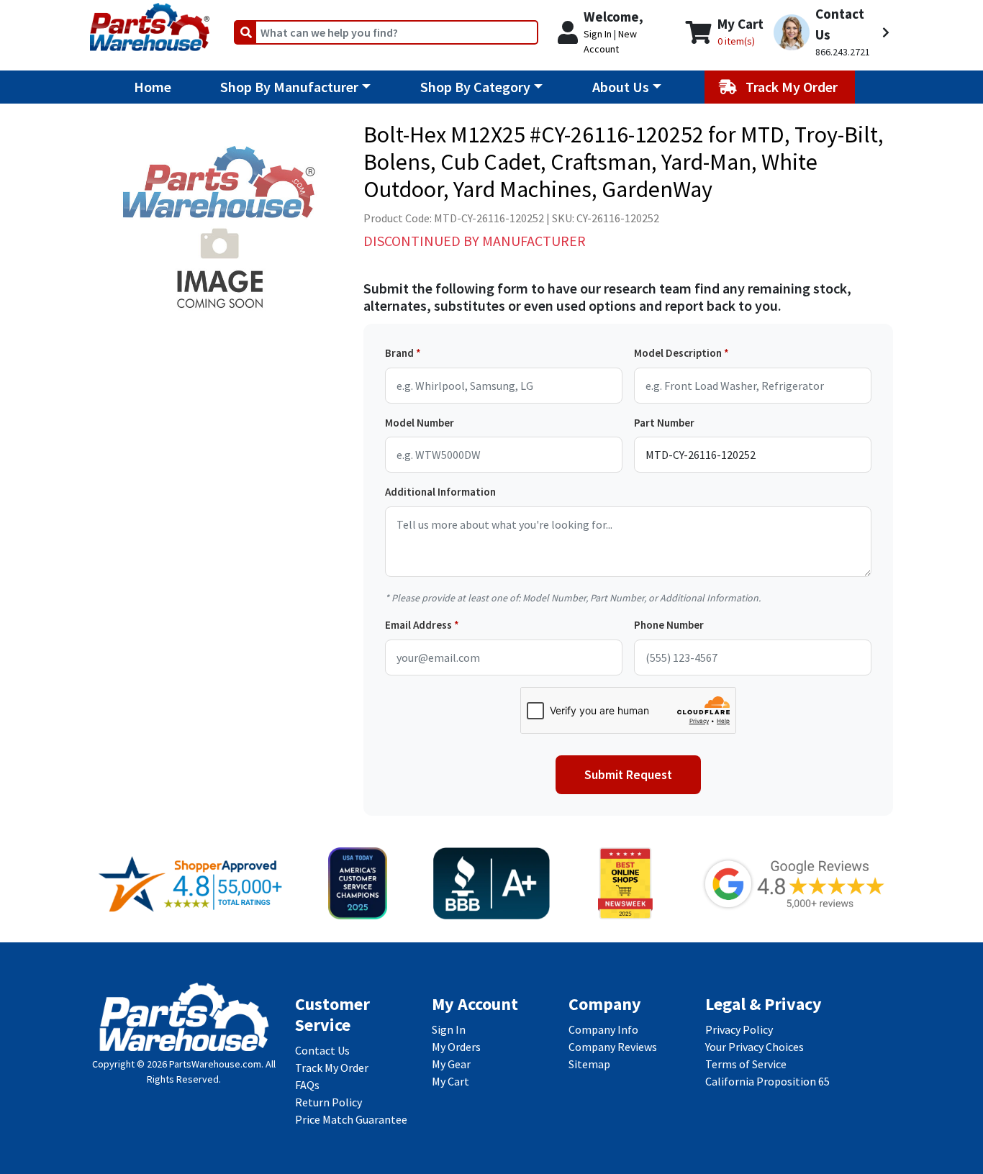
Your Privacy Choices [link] (754, 1046)
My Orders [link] (456, 1046)
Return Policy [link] (328, 1102)
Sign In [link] (449, 1029)
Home (152, 87)
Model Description (678, 353)
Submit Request (628, 775)
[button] (831, 32)
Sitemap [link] (589, 1064)
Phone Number (669, 625)
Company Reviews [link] (612, 1046)
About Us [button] (620, 87)
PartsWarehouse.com (215, 1063)
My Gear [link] (451, 1064)
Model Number (419, 422)
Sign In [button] (598, 33)
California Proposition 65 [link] (767, 1081)
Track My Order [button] (793, 87)
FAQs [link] (307, 1085)
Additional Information (440, 492)
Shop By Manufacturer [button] (289, 87)
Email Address (418, 625)
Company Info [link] (603, 1029)
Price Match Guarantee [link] (351, 1119)
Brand (399, 353)
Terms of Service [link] (746, 1064)
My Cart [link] (450, 1081)
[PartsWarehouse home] (149, 22)
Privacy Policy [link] (739, 1029)
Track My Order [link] (331, 1067)
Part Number (664, 422)
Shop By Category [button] (475, 87)
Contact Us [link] (322, 1050)
